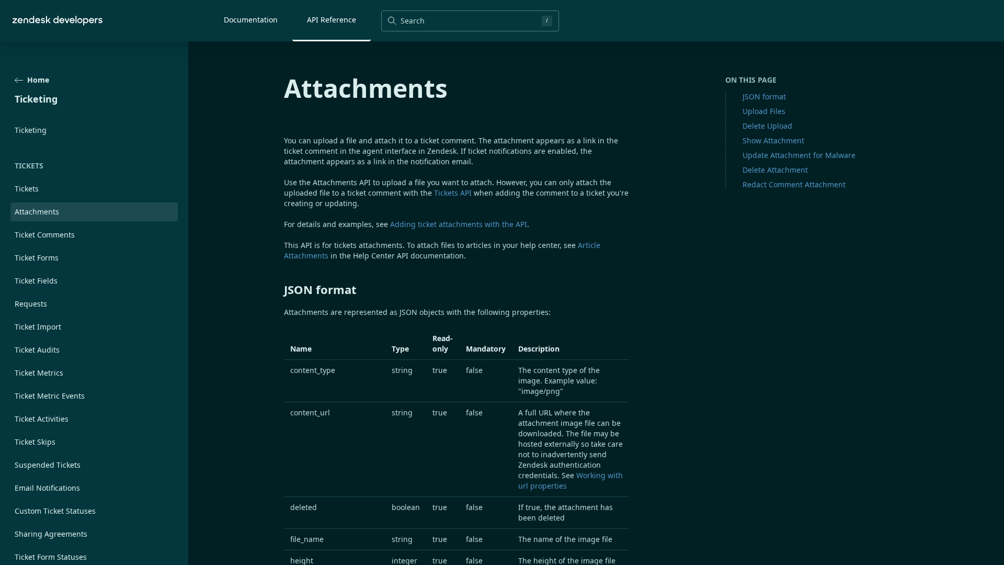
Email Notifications (47, 488)
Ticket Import (38, 327)
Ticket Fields (36, 281)
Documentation (251, 20)
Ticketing (31, 130)
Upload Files (764, 111)
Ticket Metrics (39, 373)
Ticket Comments (45, 235)
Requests (31, 304)
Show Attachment (773, 140)
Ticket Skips (35, 442)
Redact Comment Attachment (794, 184)
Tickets (27, 189)
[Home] (57, 20)
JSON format (764, 96)
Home (38, 80)
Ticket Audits (37, 350)
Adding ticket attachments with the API (458, 224)
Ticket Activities (42, 419)
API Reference (331, 20)
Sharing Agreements (51, 534)
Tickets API (453, 193)
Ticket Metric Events (50, 396)
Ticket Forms (37, 258)
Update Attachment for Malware (799, 155)
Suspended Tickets (48, 465)
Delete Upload (767, 126)
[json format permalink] (278, 289)
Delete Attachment (775, 170)
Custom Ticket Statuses (55, 511)
